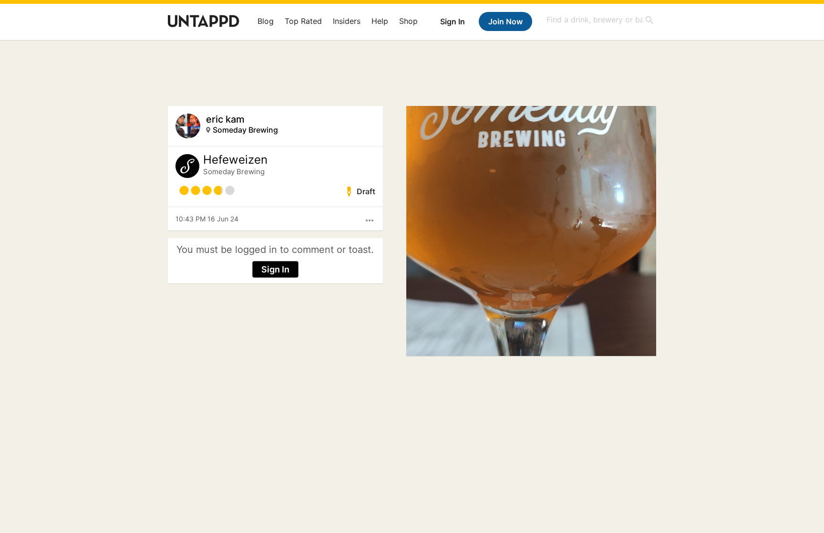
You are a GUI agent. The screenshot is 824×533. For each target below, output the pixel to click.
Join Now (505, 21)
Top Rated (303, 21)
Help (379, 21)
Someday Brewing (245, 130)
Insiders (346, 21)
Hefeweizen (235, 160)
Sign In (452, 21)
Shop (408, 21)
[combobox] (600, 19)
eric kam (225, 119)
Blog (266, 21)
